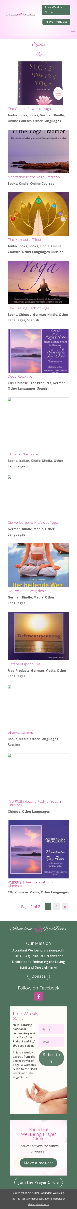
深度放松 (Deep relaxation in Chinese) (31, 884)
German (46, 115)
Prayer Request (56, 21)
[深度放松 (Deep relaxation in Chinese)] (38, 849)
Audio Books (17, 115)
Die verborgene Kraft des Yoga (33, 522)
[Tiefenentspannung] (38, 636)
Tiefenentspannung (24, 664)
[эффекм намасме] (38, 707)
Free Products (40, 383)
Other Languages (47, 121)
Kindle (59, 115)
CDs (11, 383)
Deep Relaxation (21, 376)
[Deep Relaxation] (38, 351)
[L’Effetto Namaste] (38, 423)
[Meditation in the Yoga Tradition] (38, 151)
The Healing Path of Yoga (28, 308)
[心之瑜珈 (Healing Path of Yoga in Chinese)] (38, 775)
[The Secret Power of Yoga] (38, 83)
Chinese (25, 314)
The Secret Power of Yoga (29, 109)
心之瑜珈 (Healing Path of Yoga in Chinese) (35, 803)
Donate (39, 976)
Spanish (33, 320)
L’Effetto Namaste (23, 454)
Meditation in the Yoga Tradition (34, 177)
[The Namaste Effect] (38, 214)
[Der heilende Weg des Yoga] (38, 565)
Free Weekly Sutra (53, 9)
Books (33, 115)
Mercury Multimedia (38, 1204)
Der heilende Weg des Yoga (30, 591)
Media (47, 461)
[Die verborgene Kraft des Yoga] (38, 497)
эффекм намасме (20, 732)
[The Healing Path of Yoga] (38, 282)
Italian (24, 461)
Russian (57, 252)
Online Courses (20, 121)
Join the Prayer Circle (39, 1182)
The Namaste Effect (24, 239)
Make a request (38, 1162)
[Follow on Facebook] (38, 996)
